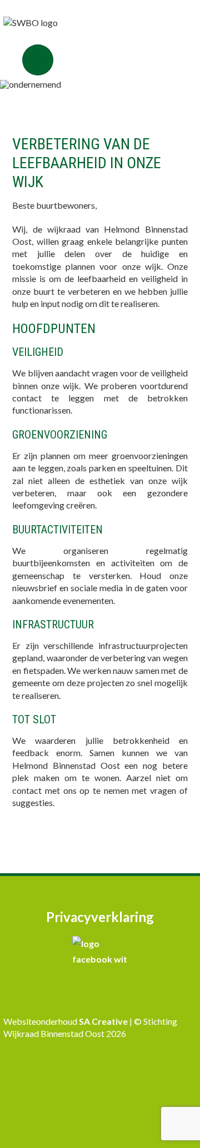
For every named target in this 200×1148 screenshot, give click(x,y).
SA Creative (104, 1021)
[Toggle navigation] (37, 59)
